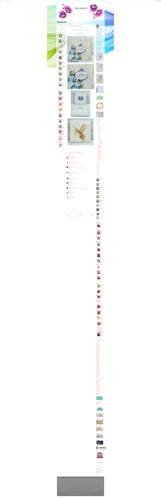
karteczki (73, 153)
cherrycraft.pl (97, 373)
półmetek (69, 490)
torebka (70, 491)
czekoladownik (97, 485)
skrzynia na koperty (94, 487)
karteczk (92, 489)
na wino (63, 481)
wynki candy (80, 491)
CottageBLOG (60, 119)
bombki (72, 481)
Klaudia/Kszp (60, 44)
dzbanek (79, 489)
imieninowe (79, 479)
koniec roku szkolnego (101, 483)
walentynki (86, 485)
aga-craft (70, 177)
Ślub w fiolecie (63, 51)
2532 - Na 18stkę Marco (100, 148)
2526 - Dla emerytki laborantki (100, 159)
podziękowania (78, 480)
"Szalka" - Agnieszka (100, 28)
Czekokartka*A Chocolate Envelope (63, 126)
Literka (92, 488)
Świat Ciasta (98, 316)
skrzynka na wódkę (98, 487)
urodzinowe (77, 153)
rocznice (101, 482)
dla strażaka (73, 489)
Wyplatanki (98, 276)
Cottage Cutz (74, 484)
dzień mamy (59, 483)
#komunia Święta (72, 488)
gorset (77, 487)
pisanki (97, 479)
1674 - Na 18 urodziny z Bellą (101, 205)
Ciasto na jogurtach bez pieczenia (101, 297)
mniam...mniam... (99, 289)
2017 (98, 166)
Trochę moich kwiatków (63, 73)
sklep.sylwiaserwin (98, 390)
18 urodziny (89, 479)
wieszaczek (69, 482)
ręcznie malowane (84, 479)
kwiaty (69, 486)
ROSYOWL (97, 362)
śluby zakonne (89, 491)
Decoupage (71, 478)
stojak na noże (92, 490)
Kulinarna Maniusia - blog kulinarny (100, 310)
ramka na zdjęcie (91, 484)
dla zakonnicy (69, 487)
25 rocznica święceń (79, 488)
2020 (98, 162)
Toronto (97, 488)
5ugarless (82, 493)
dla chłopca (93, 478)
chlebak (102, 488)
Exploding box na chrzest (63, 138)
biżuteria (74, 480)
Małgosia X (70, 166)
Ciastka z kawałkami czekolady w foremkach (99, 328)
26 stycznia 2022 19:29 (74, 177)
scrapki (75, 153)
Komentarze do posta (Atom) (73, 216)
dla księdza (85, 482)
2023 (98, 124)
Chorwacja (89, 488)
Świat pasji (97, 377)
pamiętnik (91, 487)
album (69, 481)
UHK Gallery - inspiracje (60, 113)
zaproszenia (69, 480)
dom (61, 486)
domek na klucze (73, 487)
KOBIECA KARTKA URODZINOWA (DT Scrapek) (63, 85)
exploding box (75, 481)
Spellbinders (93, 479)
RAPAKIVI (97, 361)
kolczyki (87, 484)
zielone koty (97, 376)
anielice (65, 482)
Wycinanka (97, 372)
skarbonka (86, 486)
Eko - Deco (97, 385)
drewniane (76, 489)
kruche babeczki (99, 304)
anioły (67, 479)
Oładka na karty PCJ (63, 115)
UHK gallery (97, 371)
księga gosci (60, 484)
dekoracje (63, 487)
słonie (66, 483)
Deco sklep (97, 382)
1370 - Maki (101, 212)
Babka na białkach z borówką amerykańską (101, 324)
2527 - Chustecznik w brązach (100, 158)
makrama (93, 482)
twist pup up (73, 491)
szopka (66, 491)
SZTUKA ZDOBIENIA (99, 387)
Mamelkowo (70, 157)
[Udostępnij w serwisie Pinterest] (81, 152)
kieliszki (97, 489)
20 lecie (76, 488)
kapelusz (67, 486)
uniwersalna (97, 480)
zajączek (91, 486)
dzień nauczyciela (63, 483)
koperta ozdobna (68, 485)
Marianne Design (92, 480)
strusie (99, 490)
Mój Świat (61, 5)
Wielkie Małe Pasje (71, 172)
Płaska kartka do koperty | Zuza (63, 104)
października (99, 128)
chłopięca (88, 481)
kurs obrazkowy (101, 485)
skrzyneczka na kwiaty (79, 490)
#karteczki (70, 488)
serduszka (67, 484)
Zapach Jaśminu (99, 253)
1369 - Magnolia (101, 187)
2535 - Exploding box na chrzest (100, 142)
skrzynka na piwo (83, 490)
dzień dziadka (81, 484)
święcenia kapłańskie (66, 488)
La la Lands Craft (77, 484)
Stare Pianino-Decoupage (99, 242)
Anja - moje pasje (61, 50)
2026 (98, 120)
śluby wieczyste (86, 491)
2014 (98, 169)
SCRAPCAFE (98, 364)
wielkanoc (71, 479)
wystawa (83, 491)
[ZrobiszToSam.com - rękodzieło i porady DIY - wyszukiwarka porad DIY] (99, 399)
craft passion (94, 485)
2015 (98, 168)
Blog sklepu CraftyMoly (60, 137)
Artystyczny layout (63, 98)
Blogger (90, 493)
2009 (98, 175)
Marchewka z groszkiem (101, 285)
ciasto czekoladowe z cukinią (101, 291)
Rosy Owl (60, 124)
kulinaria (82, 487)
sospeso (92, 483)
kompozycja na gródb (101, 489)
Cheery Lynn (70, 484)
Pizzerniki (101, 311)
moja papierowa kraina (61, 33)
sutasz (98, 484)
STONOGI (97, 386)
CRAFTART (97, 380)
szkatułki (100, 479)
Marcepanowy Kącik (99, 295)
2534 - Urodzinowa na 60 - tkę (100, 144)
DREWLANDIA (98, 381)
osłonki (77, 486)
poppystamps (80, 486)
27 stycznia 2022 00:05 (73, 182)
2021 (98, 161)
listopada (99, 127)
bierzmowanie (81, 482)
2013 (98, 170)
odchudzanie (74, 486)
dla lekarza (65, 489)
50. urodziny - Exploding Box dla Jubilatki (63, 41)
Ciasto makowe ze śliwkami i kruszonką (99, 302)
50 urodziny (96, 483)
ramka (71, 490)
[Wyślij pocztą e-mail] (78, 152)
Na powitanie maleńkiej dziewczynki (63, 47)
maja (98, 134)
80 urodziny (63, 67)
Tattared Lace (94, 488)
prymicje (83, 486)
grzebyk (86, 489)
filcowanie (65, 480)
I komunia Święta (87, 478)
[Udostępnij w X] (79, 152)
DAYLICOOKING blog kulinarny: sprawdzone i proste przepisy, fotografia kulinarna (100, 331)
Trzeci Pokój (98, 236)
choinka (91, 485)
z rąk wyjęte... (60, 77)
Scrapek (97, 368)
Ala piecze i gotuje (99, 321)
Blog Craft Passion (61, 107)
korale (83, 483)
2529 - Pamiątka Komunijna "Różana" (100, 154)
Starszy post (92, 215)
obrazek (62, 480)
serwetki (97, 389)
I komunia (78, 482)
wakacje (89, 486)
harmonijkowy (89, 489)
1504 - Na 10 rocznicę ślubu (101, 192)
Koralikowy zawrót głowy (99, 265)
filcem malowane (93, 481)
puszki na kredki (66, 490)
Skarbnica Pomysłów (61, 130)
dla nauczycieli (59, 482)
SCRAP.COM (98, 363)
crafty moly (59, 489)
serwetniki (85, 484)
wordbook (78, 491)
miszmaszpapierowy (98, 375)
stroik (77, 485)
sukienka (79, 485)
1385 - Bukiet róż (101, 179)
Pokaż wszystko (63, 88)
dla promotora (66, 487)
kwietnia (99, 135)
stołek (95, 490)
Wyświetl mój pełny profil (99, 38)
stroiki (97, 490)
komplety (65, 485)
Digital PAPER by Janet (61, 143)
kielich (94, 489)
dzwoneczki (81, 489)
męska (75, 479)
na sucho (71, 485)
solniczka (87, 490)
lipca (98, 132)
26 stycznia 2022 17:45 (76, 172)
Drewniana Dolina (98, 384)
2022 (98, 125)
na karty (88, 487)
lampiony (72, 486)
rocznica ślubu (87, 480)
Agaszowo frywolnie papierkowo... (99, 224)
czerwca (99, 133)
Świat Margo (97, 391)
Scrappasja (97, 369)
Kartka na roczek (63, 57)
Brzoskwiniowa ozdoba (63, 35)
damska (59, 487)
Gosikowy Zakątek (61, 55)
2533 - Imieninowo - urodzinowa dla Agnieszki (100, 146)
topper (68, 491)
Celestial (70, 182)
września (99, 129)
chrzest (64, 479)
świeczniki (60, 485)
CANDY (75, 482)
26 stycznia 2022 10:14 (74, 157)
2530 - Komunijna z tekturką (100, 151)
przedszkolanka (62, 490)
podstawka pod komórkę (73, 483)
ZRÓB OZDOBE (98, 388)
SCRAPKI (97, 366)
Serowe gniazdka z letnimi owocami (101, 318)
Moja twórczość (61, 39)
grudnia (99, 126)
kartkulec (60, 83)
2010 (98, 174)
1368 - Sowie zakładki (101, 208)
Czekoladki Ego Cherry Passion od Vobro (101, 306)
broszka (99, 488)
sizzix (75, 490)
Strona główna (80, 215)
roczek (73, 490)
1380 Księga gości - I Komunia (101, 196)
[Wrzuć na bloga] (78, 152)
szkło (64, 491)
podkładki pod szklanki (97, 482)
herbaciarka (59, 481)
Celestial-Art (60, 61)
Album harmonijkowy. (63, 109)
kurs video (86, 487)
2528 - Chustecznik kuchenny (100, 156)
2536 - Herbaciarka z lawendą (100, 140)
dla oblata (70, 489)
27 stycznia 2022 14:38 (74, 187)
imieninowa (70, 153)
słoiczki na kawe (82, 485)
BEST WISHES (63, 144)
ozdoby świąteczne (64, 484)
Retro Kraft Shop (61, 96)
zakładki (97, 481)
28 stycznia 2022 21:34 (73, 192)
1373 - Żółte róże (101, 183)
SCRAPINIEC (98, 365)
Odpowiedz (70, 159)
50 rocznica (83, 488)
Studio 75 (97, 370)
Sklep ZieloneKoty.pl (61, 102)
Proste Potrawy (99, 284)
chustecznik (82, 480)
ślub (75, 478)
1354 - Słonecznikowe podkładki (101, 200)
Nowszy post (69, 215)
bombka (62, 485)
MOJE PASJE (60, 72)
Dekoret (97, 383)
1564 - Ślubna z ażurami (101, 217)
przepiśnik (78, 483)
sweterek (102, 490)
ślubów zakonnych (61, 488)
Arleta (69, 192)
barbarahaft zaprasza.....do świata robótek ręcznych (99, 230)
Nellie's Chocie (89, 482)
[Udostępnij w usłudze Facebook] (80, 152)
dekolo (61, 487)
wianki (75, 491)
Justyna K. (70, 187)
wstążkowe (72, 482)
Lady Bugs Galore (63, 120)
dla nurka (68, 489)
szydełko (101, 480)
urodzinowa (100, 481)
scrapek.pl (60, 91)
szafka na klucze (101, 484)
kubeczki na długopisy (87, 483)
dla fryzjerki (62, 489)
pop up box (74, 485)
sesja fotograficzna (95, 484)
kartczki (79, 487)
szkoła (62, 491)
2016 (98, 167)
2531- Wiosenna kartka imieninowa (100, 150)
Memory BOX (84, 481)
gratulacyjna (64, 486)
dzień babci (69, 483)
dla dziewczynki (80, 478)
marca (98, 136)
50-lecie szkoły (86, 488)
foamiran (97, 374)
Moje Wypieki (99, 327)
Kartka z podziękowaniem (63, 79)
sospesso (89, 490)
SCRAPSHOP (98, 367)
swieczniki (59, 491)
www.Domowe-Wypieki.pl (99, 301)
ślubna (89, 485)
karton (63, 482)
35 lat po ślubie (63, 62)
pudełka (66, 481)
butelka (81, 483)
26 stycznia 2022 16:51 (74, 166)
